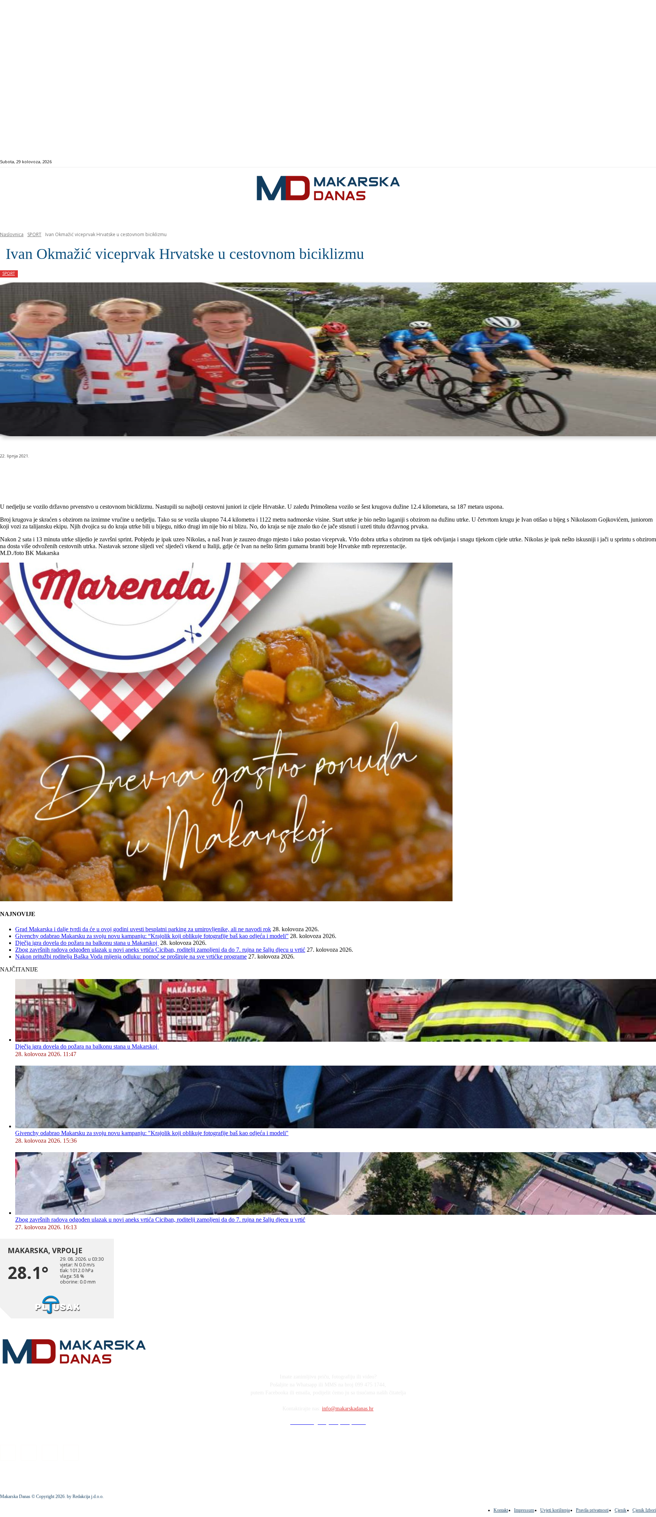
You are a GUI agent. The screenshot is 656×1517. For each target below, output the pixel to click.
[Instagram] (619, 162)
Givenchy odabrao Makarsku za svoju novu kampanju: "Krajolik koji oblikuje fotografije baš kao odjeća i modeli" (152, 1133)
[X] (94, 475)
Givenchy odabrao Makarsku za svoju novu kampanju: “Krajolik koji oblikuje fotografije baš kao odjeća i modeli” (152, 936)
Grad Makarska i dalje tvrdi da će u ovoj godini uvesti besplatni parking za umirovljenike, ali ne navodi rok (143, 929)
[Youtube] (636, 162)
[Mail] (627, 162)
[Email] (148, 475)
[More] (203, 475)
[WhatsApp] (121, 475)
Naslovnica (12, 234)
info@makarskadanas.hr (348, 1408)
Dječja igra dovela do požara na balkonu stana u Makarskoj (87, 943)
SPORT (34, 234)
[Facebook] (610, 162)
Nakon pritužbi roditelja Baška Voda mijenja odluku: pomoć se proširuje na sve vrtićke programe (131, 956)
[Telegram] (176, 475)
